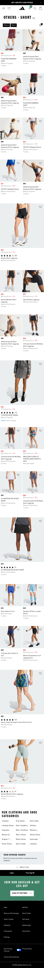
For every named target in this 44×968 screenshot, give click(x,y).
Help (5, 907)
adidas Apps (26, 925)
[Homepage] (22, 9)
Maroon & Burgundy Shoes (6, 835)
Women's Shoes (33, 830)
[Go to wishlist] (9, 8)
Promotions (8, 931)
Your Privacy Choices (8, 950)
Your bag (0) (30, 873)
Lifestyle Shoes (8, 826)
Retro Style (34, 821)
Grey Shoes (20, 821)
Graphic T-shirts (6, 839)
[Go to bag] (40, 8)
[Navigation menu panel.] (3, 8)
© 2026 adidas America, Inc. (22, 965)
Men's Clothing (22, 830)
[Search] (35, 8)
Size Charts (26, 931)
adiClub (25, 907)
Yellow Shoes (35, 835)
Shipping (7, 925)
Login (12, 873)
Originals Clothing (5, 830)
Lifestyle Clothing (5, 821)
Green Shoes (7, 844)
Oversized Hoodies (34, 839)
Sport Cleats (21, 844)
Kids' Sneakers (22, 826)
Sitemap (7, 937)
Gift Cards (25, 919)
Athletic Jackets (33, 826)
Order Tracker (9, 919)
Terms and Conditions (11, 957)
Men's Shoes (21, 835)
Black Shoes (21, 839)
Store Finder (26, 913)
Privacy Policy (27, 949)
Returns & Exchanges (11, 913)
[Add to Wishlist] (18, 33)
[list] (18, 25)
